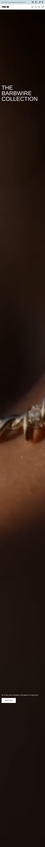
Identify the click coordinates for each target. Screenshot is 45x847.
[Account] (39, 6)
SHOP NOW (9, 700)
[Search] (35, 6)
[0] (42, 6)
